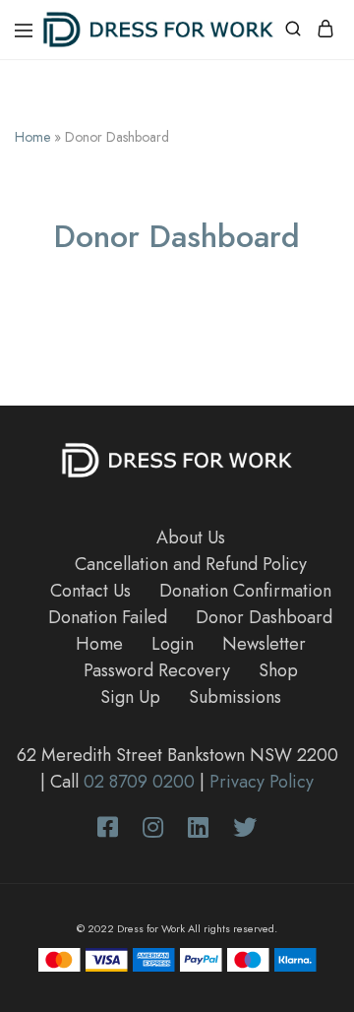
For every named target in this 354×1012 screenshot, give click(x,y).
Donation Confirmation (245, 590)
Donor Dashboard (264, 617)
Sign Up (130, 697)
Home (32, 137)
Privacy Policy (261, 781)
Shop (278, 670)
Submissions (235, 697)
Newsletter (264, 644)
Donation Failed (107, 617)
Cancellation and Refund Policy (191, 564)
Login (172, 644)
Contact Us (90, 590)
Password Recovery (157, 670)
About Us (190, 537)
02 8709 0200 (139, 781)
